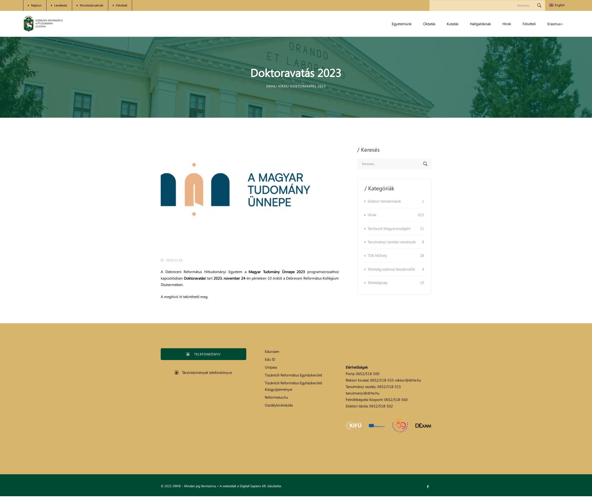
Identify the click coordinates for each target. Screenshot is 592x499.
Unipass (271, 367)
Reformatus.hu (276, 397)
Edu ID (270, 359)
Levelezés (60, 5)
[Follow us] (427, 486)
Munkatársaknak (91, 5)
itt (180, 296)
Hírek (396, 214)
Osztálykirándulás (279, 405)
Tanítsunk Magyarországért (396, 228)
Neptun (36, 5)
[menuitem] (557, 5)
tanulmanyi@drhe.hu (362, 393)
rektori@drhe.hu (408, 380)
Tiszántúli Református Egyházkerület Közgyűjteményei (293, 386)
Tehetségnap (396, 282)
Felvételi (121, 5)
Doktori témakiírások (396, 201)
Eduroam (272, 351)
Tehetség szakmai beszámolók (396, 269)
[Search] (539, 5)
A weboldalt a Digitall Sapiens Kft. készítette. (251, 486)
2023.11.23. (174, 260)
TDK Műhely (396, 255)
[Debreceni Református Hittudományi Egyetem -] (43, 23)
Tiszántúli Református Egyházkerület (293, 375)
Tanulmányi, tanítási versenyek (396, 241)
